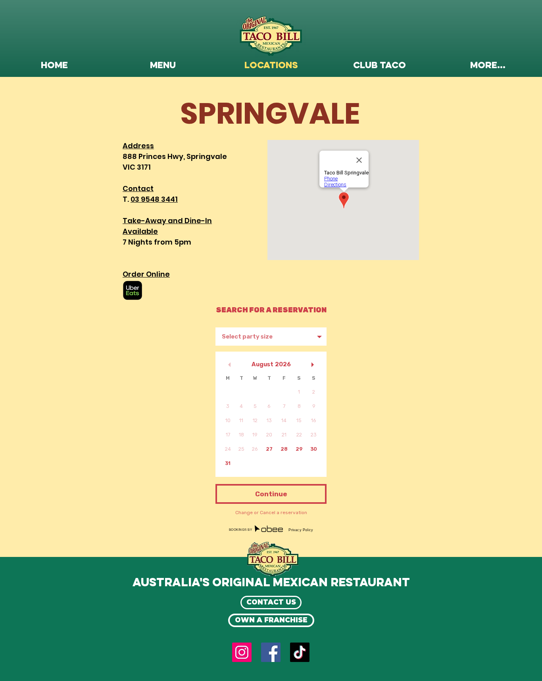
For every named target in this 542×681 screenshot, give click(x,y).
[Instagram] (242, 652)
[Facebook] (271, 652)
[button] (163, 66)
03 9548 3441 (154, 199)
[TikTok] (299, 652)
